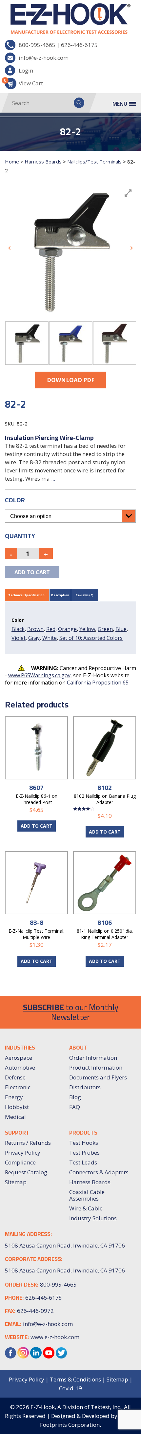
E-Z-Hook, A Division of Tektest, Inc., (76, 1407)
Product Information (95, 1067)
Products (83, 1132)
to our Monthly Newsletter (70, 1012)
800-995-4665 (37, 45)
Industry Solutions (93, 1218)
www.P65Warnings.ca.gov (39, 675)
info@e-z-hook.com (44, 57)
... (53, 478)
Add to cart (32, 572)
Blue (121, 629)
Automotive (20, 1067)
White (49, 637)
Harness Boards (43, 161)
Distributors (85, 1087)
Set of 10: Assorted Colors (91, 637)
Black (18, 629)
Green (105, 629)
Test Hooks (83, 1142)
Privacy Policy (22, 1152)
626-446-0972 (35, 1310)
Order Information (93, 1057)
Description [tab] (60, 595)
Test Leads (83, 1162)
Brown (35, 629)
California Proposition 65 (98, 682)
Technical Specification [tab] (26, 595)
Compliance (20, 1162)
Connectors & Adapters (99, 1172)
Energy (14, 1097)
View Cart (24, 82)
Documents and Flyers (98, 1077)
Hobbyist (17, 1107)
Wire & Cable (86, 1208)
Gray (34, 637)
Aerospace (18, 1057)
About (78, 1047)
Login (26, 70)
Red (50, 629)
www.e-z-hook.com (54, 1337)
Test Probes (84, 1152)
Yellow (87, 629)
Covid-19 (70, 1388)
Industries (20, 1047)
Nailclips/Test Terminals (94, 161)
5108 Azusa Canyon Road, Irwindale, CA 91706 (65, 1270)
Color (15, 500)
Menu (119, 103)
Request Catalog (26, 1172)
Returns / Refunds (28, 1142)
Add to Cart (36, 826)
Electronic (17, 1087)
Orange (67, 629)
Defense (15, 1077)
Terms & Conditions (75, 1379)
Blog (75, 1097)
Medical (15, 1116)
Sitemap (16, 1182)
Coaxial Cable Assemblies (87, 1195)
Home (12, 161)
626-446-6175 (79, 45)
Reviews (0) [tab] (84, 595)
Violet (18, 637)
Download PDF (70, 380)
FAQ (74, 1107)
